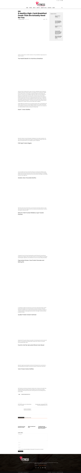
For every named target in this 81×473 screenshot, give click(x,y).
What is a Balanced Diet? (31, 427)
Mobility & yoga (44, 7)
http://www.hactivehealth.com (27, 410)
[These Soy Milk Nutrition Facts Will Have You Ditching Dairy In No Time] (52, 33)
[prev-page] (18, 429)
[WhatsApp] (24, 21)
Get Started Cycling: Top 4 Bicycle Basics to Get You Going (24, 405)
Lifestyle (38, 7)
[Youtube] (62, 0)
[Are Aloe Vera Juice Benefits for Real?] (22, 422)
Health (34, 7)
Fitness (30, 7)
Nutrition (49, 7)
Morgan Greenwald (21, 19)
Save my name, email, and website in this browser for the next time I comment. (31, 449)
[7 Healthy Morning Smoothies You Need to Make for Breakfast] (42, 422)
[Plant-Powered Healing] (52, 18)
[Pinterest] (23, 21)
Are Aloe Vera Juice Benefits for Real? (21, 427)
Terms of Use (54, 472)
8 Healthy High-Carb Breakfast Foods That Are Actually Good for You (41, 405)
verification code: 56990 (59, 472)
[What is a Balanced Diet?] (32, 422)
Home (27, 7)
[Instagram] (58, 0)
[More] (27, 21)
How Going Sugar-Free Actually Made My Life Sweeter (58, 22)
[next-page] (19, 429)
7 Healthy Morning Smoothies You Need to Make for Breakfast (42, 427)
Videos (53, 7)
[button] (62, 7)
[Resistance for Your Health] (52, 28)
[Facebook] (56, 0)
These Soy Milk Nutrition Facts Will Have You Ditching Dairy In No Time (58, 32)
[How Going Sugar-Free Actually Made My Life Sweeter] (52, 23)
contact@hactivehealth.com (42, 465)
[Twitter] (59, 0)
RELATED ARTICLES (21, 417)
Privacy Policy (49, 472)
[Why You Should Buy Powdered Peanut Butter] (52, 38)
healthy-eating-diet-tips (26, 394)
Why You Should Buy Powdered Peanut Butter (58, 37)
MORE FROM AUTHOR (28, 417)
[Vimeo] (61, 0)
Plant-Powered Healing (57, 16)
